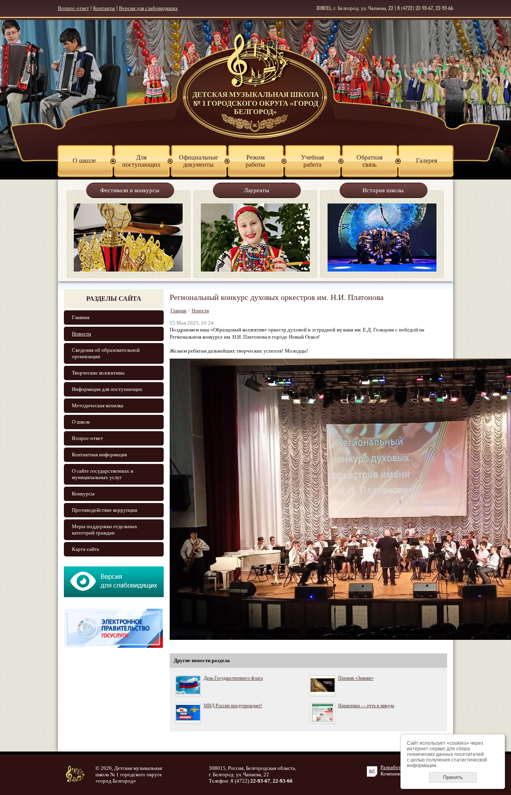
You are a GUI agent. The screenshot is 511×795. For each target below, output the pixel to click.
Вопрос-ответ (73, 8)
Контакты (104, 8)
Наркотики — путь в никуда (366, 705)
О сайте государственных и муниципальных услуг (102, 474)
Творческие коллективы (98, 373)
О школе (81, 422)
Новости (81, 334)
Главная (80, 317)
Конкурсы (83, 494)
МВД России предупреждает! (233, 705)
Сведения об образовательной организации (106, 353)
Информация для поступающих (107, 389)
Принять (453, 777)
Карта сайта (85, 549)
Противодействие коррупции (104, 510)
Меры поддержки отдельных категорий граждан (104, 529)
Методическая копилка (97, 405)
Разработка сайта (399, 767)
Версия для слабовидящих (148, 8)
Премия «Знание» (356, 678)
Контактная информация (99, 455)
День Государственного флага (233, 678)
